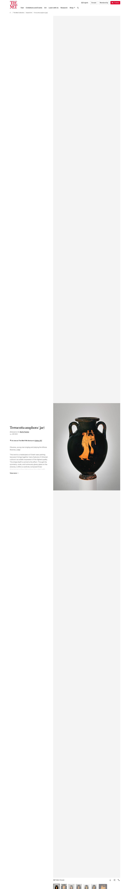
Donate (93, 2)
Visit (22, 8)
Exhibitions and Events (34, 8)
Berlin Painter (24, 432)
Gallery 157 (38, 440)
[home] (10, 13)
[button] (86, 446)
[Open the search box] (78, 8)
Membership (104, 2)
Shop (71, 8)
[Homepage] (13, 4)
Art (45, 8)
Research (64, 8)
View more (13, 473)
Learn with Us (53, 8)
